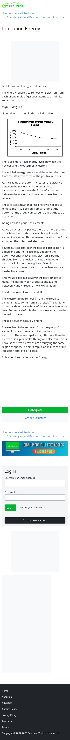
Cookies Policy (9, 708)
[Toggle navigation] (64, 5)
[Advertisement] (26, 624)
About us (7, 696)
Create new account (35, 520)
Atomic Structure (53, 17)
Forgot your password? (32, 507)
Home (7, 13)
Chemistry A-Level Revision (23, 17)
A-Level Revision (24, 13)
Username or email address (20, 477)
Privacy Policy (9, 715)
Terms (5, 727)
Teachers (7, 721)
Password (10, 492)
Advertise (7, 702)
